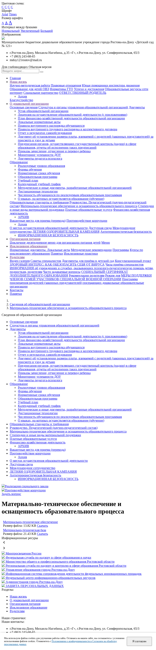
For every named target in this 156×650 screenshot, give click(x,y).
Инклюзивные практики (81, 253)
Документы (137, 107)
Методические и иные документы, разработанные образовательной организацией (75, 187)
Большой (46, 30)
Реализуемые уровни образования (41, 166)
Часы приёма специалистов (124, 264)
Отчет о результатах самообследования (45, 133)
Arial (5, 14)
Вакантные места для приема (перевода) (38, 220)
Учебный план (28, 180)
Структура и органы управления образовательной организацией (83, 107)
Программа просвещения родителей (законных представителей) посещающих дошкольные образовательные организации (77, 282)
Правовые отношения (66, 85)
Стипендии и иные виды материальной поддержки (45, 435)
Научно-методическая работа (30, 85)
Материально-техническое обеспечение (30, 522)
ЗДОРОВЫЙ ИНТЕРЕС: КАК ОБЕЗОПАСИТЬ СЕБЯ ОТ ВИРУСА (57, 264)
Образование (19, 162)
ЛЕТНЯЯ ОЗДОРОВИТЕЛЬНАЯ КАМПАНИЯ (66, 231)
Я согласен (139, 641)
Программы (121, 250)
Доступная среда (100, 228)
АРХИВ (23, 217)
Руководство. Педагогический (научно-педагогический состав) (54, 427)
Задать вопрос (11, 494)
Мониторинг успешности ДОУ (39, 155)
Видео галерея (20, 261)
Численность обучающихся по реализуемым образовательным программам (70, 195)
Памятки (57, 253)
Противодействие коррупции (86, 220)
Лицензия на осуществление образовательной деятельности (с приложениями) (72, 114)
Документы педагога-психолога (40, 158)
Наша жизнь (18, 81)
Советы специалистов (45, 261)
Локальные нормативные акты (39, 122)
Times (13, 14)
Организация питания (25, 239)
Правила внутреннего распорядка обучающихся (51, 125)
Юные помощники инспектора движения (111, 85)
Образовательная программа (37, 176)
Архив (22, 96)
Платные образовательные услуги (88, 209)
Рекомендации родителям (86, 275)
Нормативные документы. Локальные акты (40, 250)
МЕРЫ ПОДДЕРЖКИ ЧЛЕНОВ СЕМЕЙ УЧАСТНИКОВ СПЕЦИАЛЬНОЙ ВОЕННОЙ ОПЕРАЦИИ (81, 277)
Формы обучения (30, 169)
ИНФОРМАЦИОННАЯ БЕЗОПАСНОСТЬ (48, 235)
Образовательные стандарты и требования (39, 202)
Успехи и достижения (89, 89)
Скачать (42, 525)
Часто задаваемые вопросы (61, 272)
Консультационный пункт (133, 261)
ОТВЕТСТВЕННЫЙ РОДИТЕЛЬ (82, 92)
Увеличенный (30, 30)
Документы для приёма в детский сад (88, 261)
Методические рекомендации (91, 250)
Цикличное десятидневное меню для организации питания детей (55, 242)
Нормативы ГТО (61, 89)
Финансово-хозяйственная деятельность (37, 442)
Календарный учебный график (39, 184)
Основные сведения (24, 107)
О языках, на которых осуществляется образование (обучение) (61, 198)
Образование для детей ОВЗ (29, 89)
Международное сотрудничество (32, 468)
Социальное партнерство (40, 92)
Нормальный (11, 30)
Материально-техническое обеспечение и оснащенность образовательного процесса (79, 206)
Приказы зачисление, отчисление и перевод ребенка (54, 151)
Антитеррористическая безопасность (126, 231)
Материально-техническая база (24, 530)
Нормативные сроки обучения (39, 173)
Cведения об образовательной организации (40, 304)
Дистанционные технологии (38, 191)
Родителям (17, 257)
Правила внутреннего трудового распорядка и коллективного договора (67, 129)
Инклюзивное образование (28, 246)
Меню (105, 242)
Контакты (16, 290)
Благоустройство (21, 100)
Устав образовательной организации (43, 111)
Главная (15, 78)
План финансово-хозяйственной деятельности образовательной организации (71, 118)
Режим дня (112, 275)
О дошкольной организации (29, 103)
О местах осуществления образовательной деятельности (49, 228)
